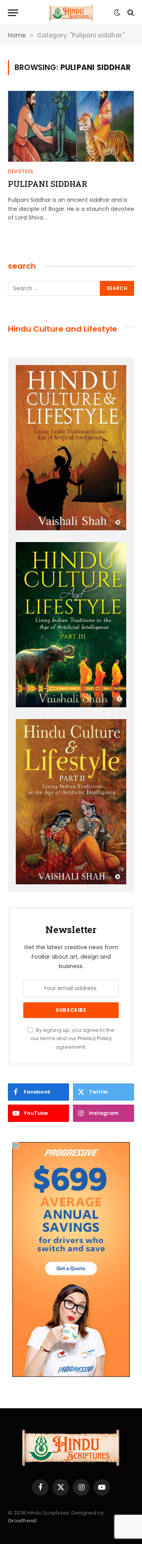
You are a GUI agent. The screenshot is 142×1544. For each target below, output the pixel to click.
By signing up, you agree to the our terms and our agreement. (72, 1038)
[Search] (130, 13)
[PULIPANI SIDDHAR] (71, 126)
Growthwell (22, 1520)
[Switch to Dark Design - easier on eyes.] (117, 12)
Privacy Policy (95, 1038)
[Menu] (13, 13)
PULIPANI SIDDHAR (47, 184)
